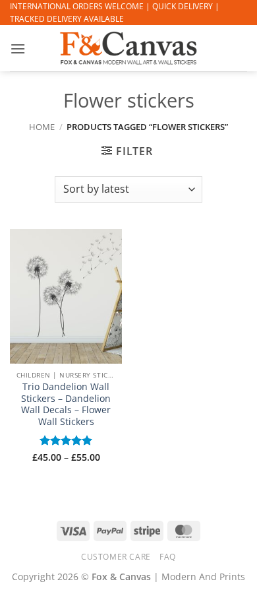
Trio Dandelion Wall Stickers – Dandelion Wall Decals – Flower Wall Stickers (66, 404)
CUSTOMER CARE (116, 556)
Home (42, 127)
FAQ (167, 556)
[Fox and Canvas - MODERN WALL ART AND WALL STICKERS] (128, 48)
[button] (18, 48)
